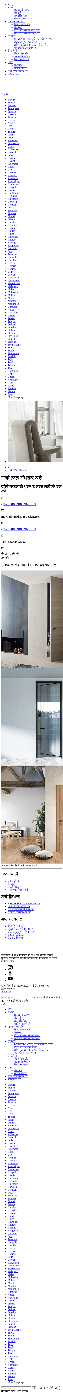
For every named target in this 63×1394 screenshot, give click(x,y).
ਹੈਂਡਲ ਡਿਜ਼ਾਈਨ (21, 53)
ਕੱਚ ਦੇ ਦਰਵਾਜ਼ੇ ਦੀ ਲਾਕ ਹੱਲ (21, 909)
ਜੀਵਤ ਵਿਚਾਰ (20, 68)
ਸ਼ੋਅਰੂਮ (18, 27)
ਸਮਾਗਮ (18, 65)
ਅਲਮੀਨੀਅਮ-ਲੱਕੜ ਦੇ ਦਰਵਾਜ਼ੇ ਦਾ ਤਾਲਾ (33, 39)
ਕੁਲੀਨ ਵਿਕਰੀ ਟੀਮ (23, 18)
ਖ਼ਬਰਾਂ (10, 62)
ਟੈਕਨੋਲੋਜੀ (12, 50)
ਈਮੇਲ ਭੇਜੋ (6, 991)
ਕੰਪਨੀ (11, 7)
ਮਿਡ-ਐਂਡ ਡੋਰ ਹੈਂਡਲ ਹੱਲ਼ (19, 906)
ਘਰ (9, 4)
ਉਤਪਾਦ (12, 36)
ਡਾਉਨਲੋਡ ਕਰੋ (14, 74)
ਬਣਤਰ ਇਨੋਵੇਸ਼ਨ (22, 56)
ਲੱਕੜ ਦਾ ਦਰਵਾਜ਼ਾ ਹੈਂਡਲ (25, 42)
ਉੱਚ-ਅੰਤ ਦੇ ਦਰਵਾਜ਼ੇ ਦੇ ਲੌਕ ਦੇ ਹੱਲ (24, 903)
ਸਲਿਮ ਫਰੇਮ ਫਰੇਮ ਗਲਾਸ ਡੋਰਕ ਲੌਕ (31, 44)
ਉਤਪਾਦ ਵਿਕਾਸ (21, 59)
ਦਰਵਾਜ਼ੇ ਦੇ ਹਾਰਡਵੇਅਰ (25, 47)
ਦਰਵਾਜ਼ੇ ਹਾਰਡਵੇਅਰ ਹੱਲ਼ (19, 912)
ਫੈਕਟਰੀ (18, 12)
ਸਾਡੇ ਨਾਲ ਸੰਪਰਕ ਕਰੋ (18, 71)
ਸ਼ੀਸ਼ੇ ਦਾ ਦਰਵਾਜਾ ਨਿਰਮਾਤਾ (27, 33)
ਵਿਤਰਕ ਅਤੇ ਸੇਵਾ (16, 21)
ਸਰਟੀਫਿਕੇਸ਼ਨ (21, 15)
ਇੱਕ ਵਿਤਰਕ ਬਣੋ (22, 24)
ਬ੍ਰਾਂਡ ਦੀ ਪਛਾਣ (22, 9)
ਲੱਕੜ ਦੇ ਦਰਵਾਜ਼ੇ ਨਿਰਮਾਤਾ (27, 30)
